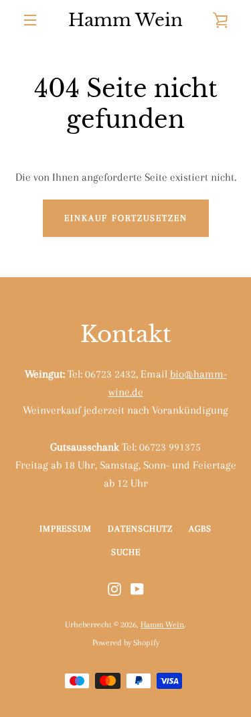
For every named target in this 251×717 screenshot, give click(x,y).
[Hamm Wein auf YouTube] (137, 588)
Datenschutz (140, 529)
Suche (126, 552)
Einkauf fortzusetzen (125, 218)
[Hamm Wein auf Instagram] (114, 588)
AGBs (200, 529)
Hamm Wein (125, 20)
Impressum (65, 529)
